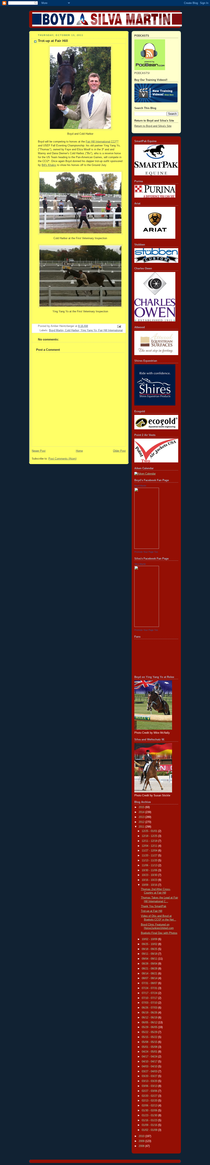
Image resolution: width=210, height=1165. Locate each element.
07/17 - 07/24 (150, 993)
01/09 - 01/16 (150, 1125)
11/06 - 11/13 (150, 865)
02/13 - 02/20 (150, 1100)
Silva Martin (140, 564)
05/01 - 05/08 (150, 1047)
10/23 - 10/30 (150, 875)
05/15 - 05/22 (150, 1037)
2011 (142, 826)
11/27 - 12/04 (150, 850)
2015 (142, 807)
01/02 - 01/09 (150, 1130)
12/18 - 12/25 (150, 836)
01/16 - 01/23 (150, 1120)
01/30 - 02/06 (150, 1110)
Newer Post (39, 450)
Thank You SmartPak (153, 906)
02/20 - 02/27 (150, 1095)
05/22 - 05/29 (150, 1032)
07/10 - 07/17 (150, 998)
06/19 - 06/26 (150, 1012)
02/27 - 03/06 (150, 1091)
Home (79, 450)
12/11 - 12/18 (150, 841)
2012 (142, 822)
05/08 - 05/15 (150, 1042)
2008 (142, 1146)
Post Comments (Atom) (62, 458)
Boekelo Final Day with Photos (159, 933)
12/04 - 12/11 (150, 845)
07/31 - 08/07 (150, 983)
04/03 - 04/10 (150, 1066)
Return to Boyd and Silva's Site (152, 126)
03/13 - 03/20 (150, 1081)
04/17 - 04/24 (150, 1056)
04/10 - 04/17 (150, 1061)
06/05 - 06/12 (150, 1022)
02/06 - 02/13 (150, 1105)
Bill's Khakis (49, 165)
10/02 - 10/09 (150, 939)
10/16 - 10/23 (150, 880)
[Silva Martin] (146, 626)
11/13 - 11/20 (150, 860)
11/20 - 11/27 (150, 855)
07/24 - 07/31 (150, 988)
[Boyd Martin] (146, 548)
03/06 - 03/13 (150, 1086)
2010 (142, 1136)
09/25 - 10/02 (150, 944)
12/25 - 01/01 (150, 831)
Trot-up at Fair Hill (151, 911)
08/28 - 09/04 (150, 963)
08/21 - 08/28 (150, 968)
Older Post (119, 450)
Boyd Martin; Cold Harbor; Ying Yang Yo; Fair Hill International (86, 330)
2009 (142, 1141)
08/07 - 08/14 (150, 978)
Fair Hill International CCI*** (102, 141)
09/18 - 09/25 (150, 949)
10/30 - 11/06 (150, 870)
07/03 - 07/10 (150, 1002)
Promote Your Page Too (146, 552)
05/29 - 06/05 (150, 1027)
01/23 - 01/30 (150, 1115)
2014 (142, 812)
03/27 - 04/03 (150, 1071)
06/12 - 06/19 (150, 1017)
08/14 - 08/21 (150, 973)
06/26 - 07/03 (150, 1007)
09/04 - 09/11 (150, 958)
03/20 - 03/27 (150, 1076)
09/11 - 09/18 (150, 953)
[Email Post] (119, 326)
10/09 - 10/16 (150, 885)
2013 (142, 817)
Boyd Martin (140, 485)
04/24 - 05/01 (150, 1051)
